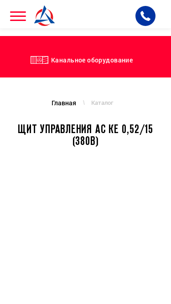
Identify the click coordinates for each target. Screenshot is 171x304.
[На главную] (45, 15)
